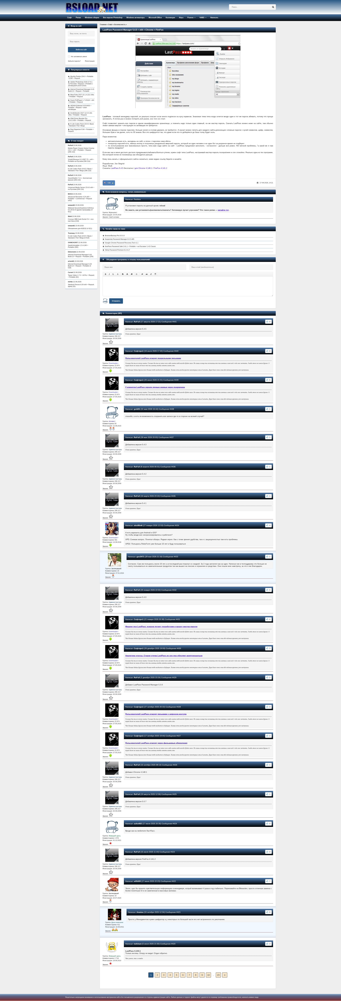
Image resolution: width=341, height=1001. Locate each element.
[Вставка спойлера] (155, 274)
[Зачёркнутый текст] (117, 274)
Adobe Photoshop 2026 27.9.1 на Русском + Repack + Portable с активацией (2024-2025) (80, 84)
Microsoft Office (155, 18)
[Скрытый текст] (142, 274)
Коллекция (170, 18)
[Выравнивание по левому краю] (123, 274)
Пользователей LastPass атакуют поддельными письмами (153, 358)
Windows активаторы (135, 18)
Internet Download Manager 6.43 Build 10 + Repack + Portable (81, 90)
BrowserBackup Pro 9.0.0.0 (115, 236)
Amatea (140, 912)
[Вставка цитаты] (146, 274)
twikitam (137, 944)
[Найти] (273, 7)
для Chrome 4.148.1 (143, 168)
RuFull (137, 322)
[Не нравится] (105, 183)
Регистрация (90, 61)
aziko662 (138, 823)
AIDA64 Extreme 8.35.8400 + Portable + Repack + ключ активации (79, 107)
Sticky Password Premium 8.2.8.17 (117, 250)
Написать (214, 18)
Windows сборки (92, 18)
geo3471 (140, 557)
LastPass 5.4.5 (117, 168)
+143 (109, 183)
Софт (69, 18)
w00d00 (137, 881)
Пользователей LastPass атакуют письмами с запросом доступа (155, 714)
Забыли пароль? (74, 61)
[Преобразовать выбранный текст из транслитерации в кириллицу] (151, 274)
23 (218, 975)
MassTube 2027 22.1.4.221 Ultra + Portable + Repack (81, 96)
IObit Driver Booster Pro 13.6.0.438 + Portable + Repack (79, 119)
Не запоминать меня (79, 57)
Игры (181, 18)
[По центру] (127, 274)
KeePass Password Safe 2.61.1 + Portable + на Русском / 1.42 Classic (130, 246)
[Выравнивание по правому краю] (131, 274)
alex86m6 (138, 525)
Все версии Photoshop (112, 18)
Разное (190, 18)
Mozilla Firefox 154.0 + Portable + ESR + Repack (80, 77)
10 (208, 975)
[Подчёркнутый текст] (113, 274)
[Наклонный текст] (109, 274)
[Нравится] (113, 183)
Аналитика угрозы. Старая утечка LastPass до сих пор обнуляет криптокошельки (163, 656)
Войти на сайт (81, 50)
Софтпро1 (138, 351)
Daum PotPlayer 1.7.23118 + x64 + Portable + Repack (81, 101)
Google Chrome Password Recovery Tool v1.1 (121, 243)
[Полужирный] (105, 274)
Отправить (116, 301)
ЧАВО (201, 18)
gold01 (137, 409)
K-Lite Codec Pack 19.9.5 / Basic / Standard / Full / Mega (81, 125)
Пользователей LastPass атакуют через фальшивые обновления (156, 743)
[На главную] (98, 7)
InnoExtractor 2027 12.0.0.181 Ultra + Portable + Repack (80, 114)
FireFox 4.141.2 (160, 168)
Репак (78, 18)
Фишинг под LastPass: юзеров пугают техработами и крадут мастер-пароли (161, 626)
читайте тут (223, 210)
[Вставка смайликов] (136, 274)
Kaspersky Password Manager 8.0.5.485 (119, 239)
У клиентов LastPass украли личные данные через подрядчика (155, 387)
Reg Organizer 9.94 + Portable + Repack (81, 130)
